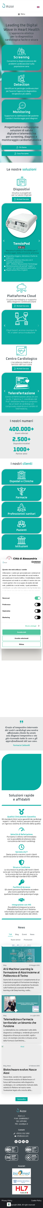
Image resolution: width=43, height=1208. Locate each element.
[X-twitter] (23, 1141)
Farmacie (21, 497)
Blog (17, 934)
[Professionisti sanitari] (21, 507)
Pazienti (21, 530)
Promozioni (28, 940)
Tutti (10, 934)
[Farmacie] (21, 491)
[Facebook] (19, 1141)
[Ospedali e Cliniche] (21, 475)
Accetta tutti (21, 632)
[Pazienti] (21, 524)
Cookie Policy (36, 1200)
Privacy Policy (7, 1200)
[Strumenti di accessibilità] (9, 1204)
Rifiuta (21, 644)
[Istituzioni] (21, 540)
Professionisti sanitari (21, 514)
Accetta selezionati (21, 638)
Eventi (24, 934)
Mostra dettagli (30, 626)
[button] (21, 14)
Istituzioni (21, 546)
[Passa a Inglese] (38, 7)
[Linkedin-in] (27, 1141)
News (32, 934)
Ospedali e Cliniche (21, 481)
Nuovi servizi (15, 940)
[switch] (38, 604)
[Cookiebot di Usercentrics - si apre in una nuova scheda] (31, 562)
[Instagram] (16, 1141)
